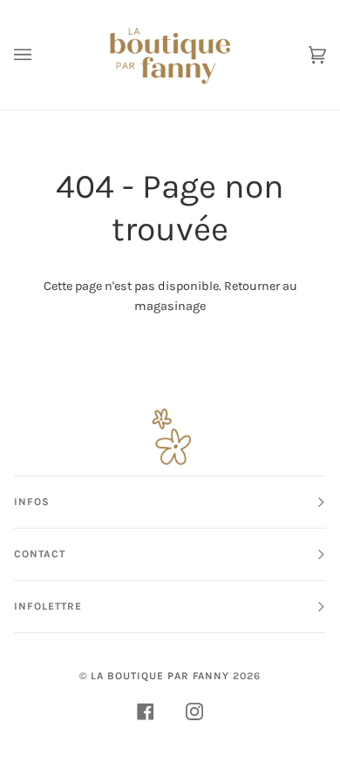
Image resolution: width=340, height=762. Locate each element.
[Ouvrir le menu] (40, 55)
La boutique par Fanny (160, 676)
